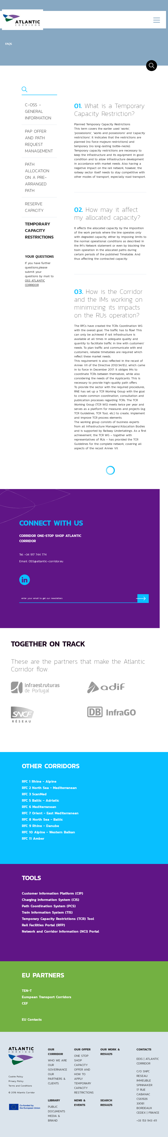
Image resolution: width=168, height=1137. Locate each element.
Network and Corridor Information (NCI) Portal (60, 931)
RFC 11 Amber (33, 838)
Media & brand (54, 1118)
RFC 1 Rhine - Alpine (39, 781)
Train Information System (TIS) (47, 912)
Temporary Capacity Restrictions (39, 230)
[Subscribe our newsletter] (143, 598)
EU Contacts (32, 1019)
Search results (106, 1102)
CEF (25, 1003)
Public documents (56, 1108)
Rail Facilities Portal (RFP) (43, 925)
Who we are (57, 1060)
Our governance (57, 1067)
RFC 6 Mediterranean (39, 806)
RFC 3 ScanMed (34, 794)
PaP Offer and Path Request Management (39, 141)
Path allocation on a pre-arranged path (37, 177)
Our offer (82, 1049)
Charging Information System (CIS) (50, 899)
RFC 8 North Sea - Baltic (42, 819)
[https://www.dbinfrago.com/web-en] (111, 711)
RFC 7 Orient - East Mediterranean (50, 813)
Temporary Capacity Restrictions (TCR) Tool (58, 918)
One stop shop (81, 1057)
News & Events (79, 1102)
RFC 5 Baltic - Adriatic (40, 800)
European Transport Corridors (46, 996)
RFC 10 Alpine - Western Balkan (48, 832)
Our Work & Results (110, 1051)
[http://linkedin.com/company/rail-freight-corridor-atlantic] (24, 580)
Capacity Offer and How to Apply (82, 1072)
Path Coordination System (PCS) (49, 906)
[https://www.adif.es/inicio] (106, 687)
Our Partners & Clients (56, 1078)
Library (54, 1100)
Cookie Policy (16, 1076)
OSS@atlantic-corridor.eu (46, 561)
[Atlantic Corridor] (22, 19)
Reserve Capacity (34, 207)
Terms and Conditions (20, 1085)
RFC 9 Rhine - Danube (40, 825)
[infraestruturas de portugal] (35, 687)
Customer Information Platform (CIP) (52, 893)
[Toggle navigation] (156, 20)
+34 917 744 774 (35, 554)
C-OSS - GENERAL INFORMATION (38, 111)
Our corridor (55, 1051)
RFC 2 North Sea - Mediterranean (49, 787)
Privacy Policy (16, 1081)
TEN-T (27, 990)
